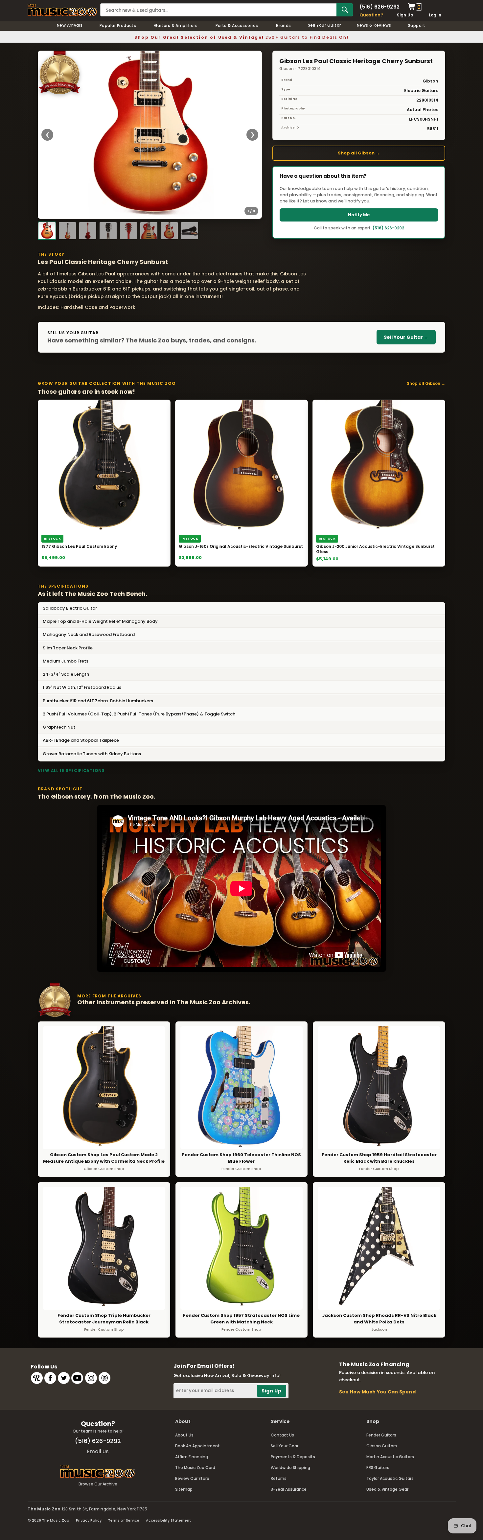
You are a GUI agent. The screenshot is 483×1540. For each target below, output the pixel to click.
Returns (279, 1478)
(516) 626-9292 (379, 6)
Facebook (50, 1378)
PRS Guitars (377, 1467)
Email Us (98, 1451)
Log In (435, 15)
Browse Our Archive (98, 1484)
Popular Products (118, 25)
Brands (283, 25)
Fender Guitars (381, 1435)
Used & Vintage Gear (387, 1489)
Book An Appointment (197, 1446)
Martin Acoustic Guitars (390, 1456)
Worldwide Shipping (290, 1467)
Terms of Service (123, 1520)
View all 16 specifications (71, 770)
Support (416, 25)
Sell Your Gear (284, 1446)
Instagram (91, 1378)
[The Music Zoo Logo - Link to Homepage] (62, 10)
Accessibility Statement (168, 1520)
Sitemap (184, 1489)
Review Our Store (192, 1478)
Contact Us (282, 1435)
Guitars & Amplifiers (176, 25)
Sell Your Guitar (324, 25)
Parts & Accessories (237, 25)
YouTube (77, 1378)
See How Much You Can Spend (377, 1391)
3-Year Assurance (289, 1489)
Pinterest (104, 1378)
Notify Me (359, 215)
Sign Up (405, 15)
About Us (184, 1435)
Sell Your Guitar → (406, 337)
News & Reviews (374, 25)
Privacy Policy (89, 1520)
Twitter (64, 1378)
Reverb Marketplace (37, 1378)
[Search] (344, 9)
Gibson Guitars (381, 1446)
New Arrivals (70, 25)
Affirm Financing (191, 1456)
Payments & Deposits (293, 1456)
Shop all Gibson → (359, 153)
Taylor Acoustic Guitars (390, 1478)
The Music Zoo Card (195, 1467)
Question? (371, 15)
